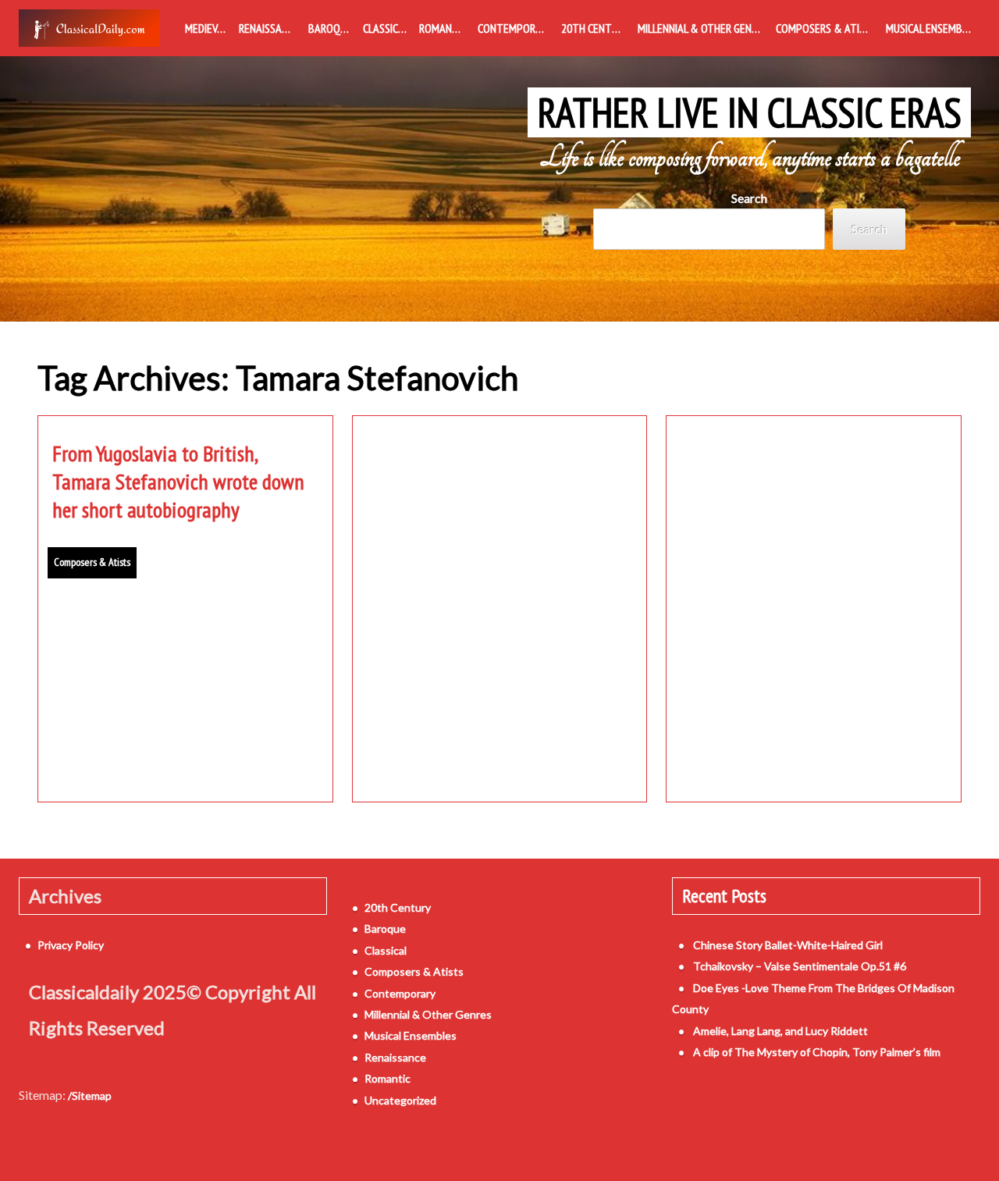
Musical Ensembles (932, 28)
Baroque (330, 28)
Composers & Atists (826, 28)
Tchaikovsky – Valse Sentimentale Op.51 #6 (799, 966)
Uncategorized (400, 1100)
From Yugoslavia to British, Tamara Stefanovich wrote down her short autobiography (178, 481)
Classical (386, 28)
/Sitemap (90, 1095)
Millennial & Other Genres (703, 28)
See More (185, 753)
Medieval (206, 28)
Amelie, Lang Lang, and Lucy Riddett (780, 1030)
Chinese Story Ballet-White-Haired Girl (788, 945)
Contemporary (515, 28)
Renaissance (269, 28)
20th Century (594, 28)
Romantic (443, 28)
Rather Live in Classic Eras (750, 112)
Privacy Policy (70, 945)
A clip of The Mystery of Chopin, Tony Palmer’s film (816, 1051)
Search (749, 197)
